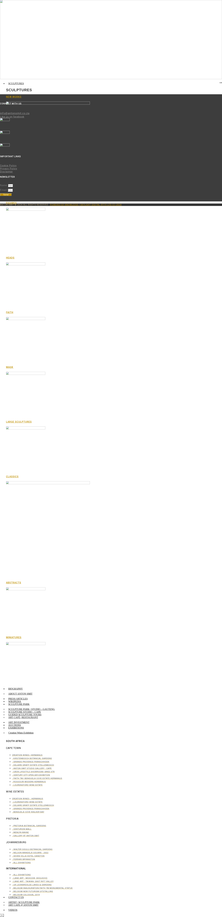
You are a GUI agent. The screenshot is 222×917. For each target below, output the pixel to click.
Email (4, 190)
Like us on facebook (12, 116)
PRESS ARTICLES (18, 698)
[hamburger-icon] (221, 82)
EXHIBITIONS (16, 727)
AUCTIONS (14, 725)
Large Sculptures (19, 421)
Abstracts (13, 582)
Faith (9, 312)
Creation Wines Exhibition (21, 732)
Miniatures (13, 637)
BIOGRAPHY (15, 688)
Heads (10, 257)
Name (4, 185)
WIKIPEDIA (14, 701)
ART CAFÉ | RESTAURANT (23, 717)
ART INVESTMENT (18, 722)
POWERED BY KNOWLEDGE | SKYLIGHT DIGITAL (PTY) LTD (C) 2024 (86, 205)
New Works (13, 96)
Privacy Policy (8, 168)
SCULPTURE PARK (19, 704)
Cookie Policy (8, 165)
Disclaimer (6, 171)
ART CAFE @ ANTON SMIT (23, 905)
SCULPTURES (16, 83)
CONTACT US (16, 897)
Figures (11, 203)
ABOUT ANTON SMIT (20, 693)
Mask (9, 367)
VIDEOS (12, 910)
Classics (12, 476)
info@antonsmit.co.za (14, 113)
